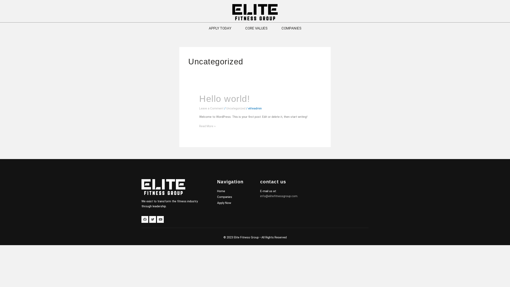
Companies (291, 28)
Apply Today (220, 28)
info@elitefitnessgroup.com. (279, 196)
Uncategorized (235, 108)
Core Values (256, 28)
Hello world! (224, 99)
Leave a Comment (211, 108)
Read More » (207, 126)
